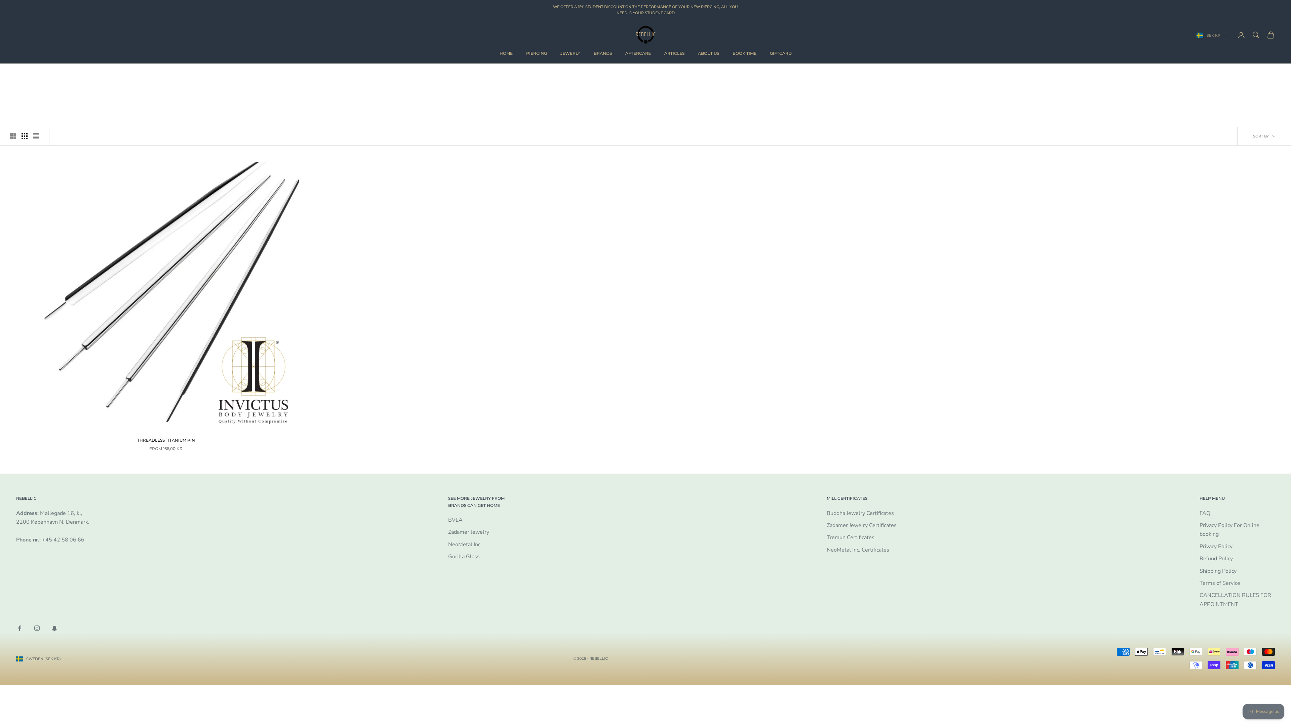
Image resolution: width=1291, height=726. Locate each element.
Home (506, 53)
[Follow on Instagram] (37, 628)
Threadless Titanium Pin (166, 440)
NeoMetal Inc (464, 544)
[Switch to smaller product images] (25, 136)
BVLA (455, 520)
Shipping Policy (1218, 571)
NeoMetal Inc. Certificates (858, 550)
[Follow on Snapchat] (54, 628)
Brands (603, 53)
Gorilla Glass (464, 556)
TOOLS (56, 73)
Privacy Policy (1216, 546)
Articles (674, 53)
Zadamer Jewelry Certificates (862, 525)
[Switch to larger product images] (13, 136)
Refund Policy (1216, 558)
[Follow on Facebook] (19, 628)
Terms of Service (1220, 583)
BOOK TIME (744, 53)
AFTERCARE (638, 53)
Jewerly (570, 53)
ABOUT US (708, 53)
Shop (38, 73)
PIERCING (536, 53)
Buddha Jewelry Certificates (860, 513)
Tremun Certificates (850, 537)
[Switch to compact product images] (36, 136)
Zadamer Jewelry (468, 532)
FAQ (1205, 513)
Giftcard (781, 53)
